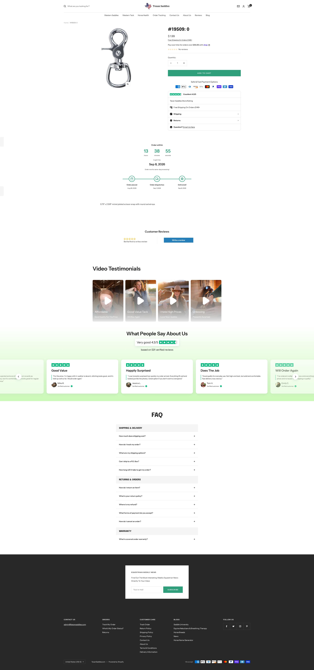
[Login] (243, 6)
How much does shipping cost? (132, 436)
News (176, 636)
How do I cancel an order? (130, 521)
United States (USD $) (73, 662)
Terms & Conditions (148, 648)
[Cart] (249, 6)
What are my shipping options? (132, 453)
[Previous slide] (19, 377)
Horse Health (143, 15)
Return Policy (145, 628)
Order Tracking (159, 15)
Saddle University (181, 624)
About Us (187, 15)
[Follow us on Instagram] (240, 626)
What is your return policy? (130, 496)
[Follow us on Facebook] (226, 626)
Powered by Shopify (116, 662)
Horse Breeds (179, 632)
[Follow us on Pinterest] (246, 626)
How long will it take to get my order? (135, 470)
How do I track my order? (129, 444)
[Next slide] (295, 377)
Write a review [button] (178, 240)
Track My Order (108, 624)
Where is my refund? (128, 504)
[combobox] (85, 6)
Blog (208, 15)
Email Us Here (189, 127)
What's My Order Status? (113, 628)
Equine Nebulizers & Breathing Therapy (190, 628)
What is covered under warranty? (133, 539)
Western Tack (128, 15)
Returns (105, 632)
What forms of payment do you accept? (136, 513)
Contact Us (174, 15)
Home (66, 23)
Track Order (145, 624)
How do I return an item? (129, 487)
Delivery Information (148, 652)
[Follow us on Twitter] (233, 626)
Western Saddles (111, 15)
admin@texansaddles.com (75, 624)
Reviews (198, 15)
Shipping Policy (146, 632)
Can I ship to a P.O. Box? (129, 461)
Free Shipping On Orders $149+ (180, 40)
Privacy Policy (146, 636)
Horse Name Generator (183, 640)
